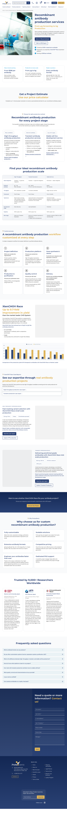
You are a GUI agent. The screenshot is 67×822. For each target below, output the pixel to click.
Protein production (16, 6)
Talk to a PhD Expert (41, 43)
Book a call (61, 2)
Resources (60, 6)
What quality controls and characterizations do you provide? (19, 672)
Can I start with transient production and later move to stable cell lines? (22, 668)
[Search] (28, 2)
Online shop (43, 6)
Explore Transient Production (44, 485)
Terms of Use (49, 771)
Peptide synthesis (26, 6)
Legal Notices (49, 768)
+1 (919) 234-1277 (18, 773)
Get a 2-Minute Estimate (42, 39)
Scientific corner (36, 772)
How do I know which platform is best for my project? (17, 663)
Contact (54, 2)
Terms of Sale (36, 779)
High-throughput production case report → (15, 389)
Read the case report (9, 433)
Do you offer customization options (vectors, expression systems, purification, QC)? (25, 654)
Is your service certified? (10, 677)
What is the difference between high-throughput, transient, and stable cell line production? (27, 659)
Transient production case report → (13, 393)
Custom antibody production (10, 10)
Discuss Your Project (33, 505)
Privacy (34, 777)
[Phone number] (32, 3)
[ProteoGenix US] (6, 2)
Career (34, 774)
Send (37, 749)
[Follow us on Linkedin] (45, 803)
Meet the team (36, 769)
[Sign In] (37, 3)
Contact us (15, 776)
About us (35, 767)
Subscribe (40, 797)
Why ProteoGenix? (52, 6)
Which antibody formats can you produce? (15, 650)
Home (3, 10)
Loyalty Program (49, 777)
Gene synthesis (35, 6)
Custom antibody (6, 6)
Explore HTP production (10, 438)
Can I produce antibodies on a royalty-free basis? (16, 681)
